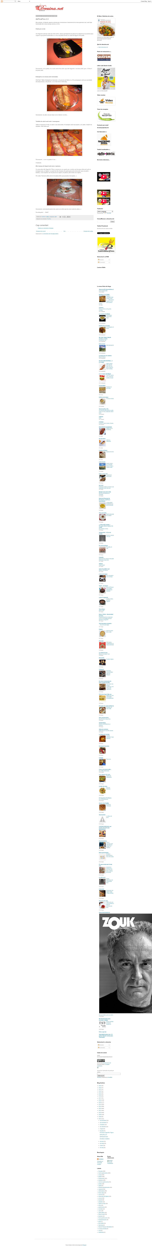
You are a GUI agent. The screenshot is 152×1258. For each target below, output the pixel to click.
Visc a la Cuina (102, 512)
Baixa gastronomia (103, 852)
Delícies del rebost (103, 397)
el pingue (101, 422)
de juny (102, 1141)
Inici (65, 231)
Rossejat (101, 641)
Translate (109, 213)
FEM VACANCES (110, 345)
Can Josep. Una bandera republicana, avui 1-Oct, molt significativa (109, 686)
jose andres (101, 1223)
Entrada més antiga (88, 231)
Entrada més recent (40, 231)
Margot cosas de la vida (105, 492)
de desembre (103, 1120)
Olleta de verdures (103, 729)
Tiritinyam (101, 669)
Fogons (101, 629)
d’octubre (102, 1124)
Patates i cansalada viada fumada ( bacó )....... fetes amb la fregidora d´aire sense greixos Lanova (106, 299)
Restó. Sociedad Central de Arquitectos (109, 1023)
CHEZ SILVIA (102, 462)
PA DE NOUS (102, 438)
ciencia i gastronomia (103, 1182)
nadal (99, 1185)
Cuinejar (101, 757)
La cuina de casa (103, 652)
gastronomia (101, 1207)
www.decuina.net (107, 1063)
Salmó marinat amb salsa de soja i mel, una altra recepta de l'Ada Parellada (109, 366)
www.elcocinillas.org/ (104, 569)
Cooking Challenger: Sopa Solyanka (110, 737)
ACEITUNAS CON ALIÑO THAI (109, 316)
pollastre (100, 1201)
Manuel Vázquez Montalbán (105, 1227)
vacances (100, 1189)
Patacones (108, 759)
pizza (99, 1221)
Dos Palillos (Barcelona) (104, 770)
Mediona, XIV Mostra (103, 570)
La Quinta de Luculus (104, 734)
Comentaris (102, 262)
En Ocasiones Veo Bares (105, 798)
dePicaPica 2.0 (103, 1134)
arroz (99, 1205)
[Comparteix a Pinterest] (70, 217)
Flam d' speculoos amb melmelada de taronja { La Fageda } (109, 845)
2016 (100, 1100)
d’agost (102, 1128)
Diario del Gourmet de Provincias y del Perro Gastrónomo (104, 500)
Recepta (100, 1171)
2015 (100, 1102)
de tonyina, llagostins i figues (107, 1132)
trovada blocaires (102, 1219)
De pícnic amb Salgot (104, 624)
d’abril (101, 1145)
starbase (101, 1159)
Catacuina (101, 889)
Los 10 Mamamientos (103, 799)
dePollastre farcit (104, 1136)
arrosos (100, 1198)
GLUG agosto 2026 (103, 290)
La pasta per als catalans (105, 355)
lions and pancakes (104, 717)
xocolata (100, 1209)
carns (99, 1210)
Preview (99, 1077)
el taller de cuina (103, 786)
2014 (100, 1104)
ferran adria (101, 1192)
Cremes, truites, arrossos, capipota (109, 600)
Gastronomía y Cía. (104, 409)
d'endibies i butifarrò (104, 1138)
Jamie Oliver (101, 1212)
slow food (100, 1225)
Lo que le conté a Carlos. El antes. (106, 423)
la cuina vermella (102, 1228)
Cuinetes (101, 307)
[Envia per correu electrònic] (63, 217)
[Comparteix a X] (66, 217)
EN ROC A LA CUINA (104, 294)
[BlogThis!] (65, 217)
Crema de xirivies (110, 398)
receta (99, 1174)
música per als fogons (103, 1196)
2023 (100, 1085)
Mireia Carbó (101, 1214)
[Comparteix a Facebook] (68, 217)
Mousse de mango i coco (104, 653)
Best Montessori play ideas (104, 718)
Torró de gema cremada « (105, 623)
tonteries (100, 1180)
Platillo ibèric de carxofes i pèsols (106, 730)
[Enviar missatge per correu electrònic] (60, 216)
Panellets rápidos (110, 659)
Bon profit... (102, 657)
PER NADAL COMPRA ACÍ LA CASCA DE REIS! (110, 643)
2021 (100, 1089)
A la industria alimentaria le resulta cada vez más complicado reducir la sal (106, 411)
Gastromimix (102, 814)
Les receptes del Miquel (105, 374)
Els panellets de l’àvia (103, 528)
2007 (100, 1118)
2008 (100, 1116)
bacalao (100, 1216)
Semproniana (102, 722)
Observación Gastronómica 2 (106, 289)
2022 (100, 1087)
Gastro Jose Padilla (104, 803)
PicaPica (49, 218)
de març (102, 1147)
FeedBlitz (110, 1077)
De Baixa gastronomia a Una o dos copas (110, 855)
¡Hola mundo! (102, 565)
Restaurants (101, 1178)
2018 (100, 1096)
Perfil (100, 418)
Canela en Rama (103, 450)
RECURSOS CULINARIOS (105, 427)
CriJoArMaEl (102, 385)
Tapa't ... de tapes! (103, 585)
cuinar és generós (103, 597)
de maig (102, 1143)
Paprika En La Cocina (104, 325)
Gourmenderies (103, 841)
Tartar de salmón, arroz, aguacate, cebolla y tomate (110, 376)
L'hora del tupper (103, 574)
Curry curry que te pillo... (105, 769)
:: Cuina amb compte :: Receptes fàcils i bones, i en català (106, 526)
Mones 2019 (101, 610)
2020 (100, 1092)
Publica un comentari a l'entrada (45, 228)
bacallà (100, 1200)
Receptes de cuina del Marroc (106, 706)
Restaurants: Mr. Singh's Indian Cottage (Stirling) (109, 892)
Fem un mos (102, 344)
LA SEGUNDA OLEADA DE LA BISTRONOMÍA (109, 504)
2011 (100, 1110)
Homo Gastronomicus (104, 912)
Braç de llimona (102, 357)
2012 (100, 1108)
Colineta (101, 416)
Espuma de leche (110, 451)
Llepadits (101, 557)
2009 (100, 1114)
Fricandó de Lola (102, 340)
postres (100, 1183)
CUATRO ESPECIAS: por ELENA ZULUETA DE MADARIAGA (105, 828)
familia (100, 1176)
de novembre (103, 1122)
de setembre (103, 1126)
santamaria (101, 1232)
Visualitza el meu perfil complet (100, 1163)
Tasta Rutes (102, 609)
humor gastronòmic (103, 1173)
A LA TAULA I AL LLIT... (104, 774)
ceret (99, 1230)
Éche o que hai (102, 1032)
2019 (100, 1094)
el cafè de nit (102, 877)
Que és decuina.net (103, 47)
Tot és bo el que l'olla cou (105, 694)
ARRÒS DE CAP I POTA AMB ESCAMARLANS (109, 697)
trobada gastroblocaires (104, 1187)
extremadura (101, 1191)
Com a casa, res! (103, 473)
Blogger (84, 1245)
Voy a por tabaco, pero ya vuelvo (106, 1014)
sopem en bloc (101, 1203)
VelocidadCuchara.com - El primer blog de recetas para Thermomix (106, 1036)
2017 (100, 1098)
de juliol (102, 1130)
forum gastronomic (102, 1218)
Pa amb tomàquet (103, 545)
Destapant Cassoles (104, 746)
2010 (100, 1112)
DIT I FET (101, 485)
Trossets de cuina (103, 900)
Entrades (101, 259)
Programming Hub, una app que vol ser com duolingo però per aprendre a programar (106, 618)
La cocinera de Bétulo (104, 314)
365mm (101, 563)
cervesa (100, 1194)
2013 (100, 1106)
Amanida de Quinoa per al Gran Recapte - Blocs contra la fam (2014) (109, 870)
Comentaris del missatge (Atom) (50, 233)
